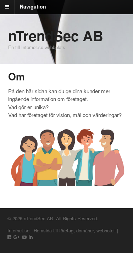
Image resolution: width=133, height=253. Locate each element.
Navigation (33, 6)
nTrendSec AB (55, 35)
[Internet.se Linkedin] (31, 236)
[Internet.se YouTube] (24, 236)
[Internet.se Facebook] (9, 236)
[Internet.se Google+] (16, 236)
